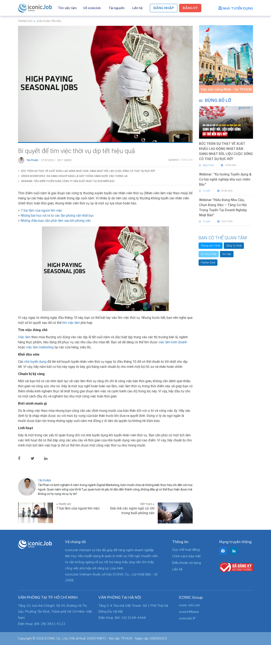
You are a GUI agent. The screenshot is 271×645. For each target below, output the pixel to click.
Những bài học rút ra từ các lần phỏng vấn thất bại (57, 216)
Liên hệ (137, 8)
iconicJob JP (187, 618)
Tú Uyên (206, 191)
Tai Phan (32, 160)
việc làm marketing (40, 347)
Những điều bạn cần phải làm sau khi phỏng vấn (56, 221)
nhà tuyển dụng (35, 362)
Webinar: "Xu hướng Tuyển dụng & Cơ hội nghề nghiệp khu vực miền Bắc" (225, 179)
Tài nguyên (116, 8)
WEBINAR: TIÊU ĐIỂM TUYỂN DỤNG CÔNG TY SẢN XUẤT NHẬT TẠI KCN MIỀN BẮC (68, 181)
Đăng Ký (190, 8)
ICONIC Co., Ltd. (56, 638)
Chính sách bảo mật (186, 556)
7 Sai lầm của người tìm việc (41, 210)
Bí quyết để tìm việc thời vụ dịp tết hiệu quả (76, 151)
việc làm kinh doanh (172, 342)
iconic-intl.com (189, 605)
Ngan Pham (208, 165)
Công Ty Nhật (234, 245)
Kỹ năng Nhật (208, 254)
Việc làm (24, 337)
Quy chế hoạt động (186, 549)
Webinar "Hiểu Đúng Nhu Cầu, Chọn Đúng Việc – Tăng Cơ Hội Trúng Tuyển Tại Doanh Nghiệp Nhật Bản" (223, 207)
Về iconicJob (92, 8)
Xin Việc (226, 254)
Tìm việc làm (67, 8)
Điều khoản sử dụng (186, 562)
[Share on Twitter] (36, 458)
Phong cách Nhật (210, 245)
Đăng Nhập (163, 8)
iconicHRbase (189, 611)
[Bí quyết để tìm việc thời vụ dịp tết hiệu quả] (105, 83)
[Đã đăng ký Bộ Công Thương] (236, 567)
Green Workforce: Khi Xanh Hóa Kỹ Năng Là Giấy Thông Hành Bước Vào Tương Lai (74, 176)
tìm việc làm (71, 323)
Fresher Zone (208, 262)
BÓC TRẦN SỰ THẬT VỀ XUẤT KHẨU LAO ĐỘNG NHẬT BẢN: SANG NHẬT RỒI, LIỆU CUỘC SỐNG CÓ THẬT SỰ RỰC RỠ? (88, 171)
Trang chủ (25, 21)
